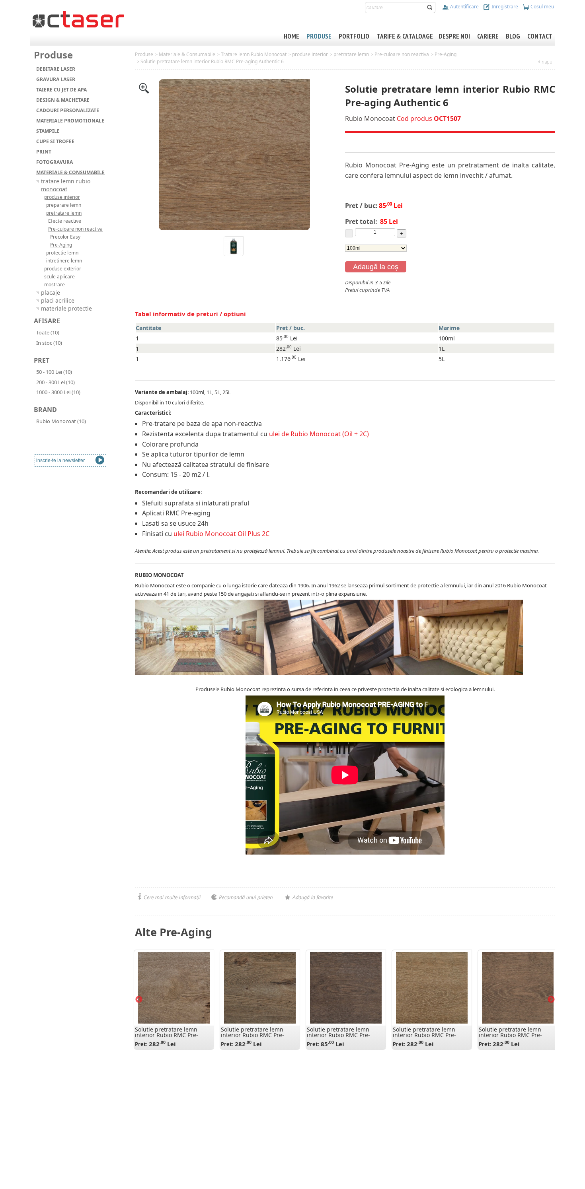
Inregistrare (504, 6)
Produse (144, 54)
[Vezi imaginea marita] (144, 87)
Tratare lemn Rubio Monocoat (254, 54)
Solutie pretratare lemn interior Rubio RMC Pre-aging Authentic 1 (338, 1035)
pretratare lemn (351, 54)
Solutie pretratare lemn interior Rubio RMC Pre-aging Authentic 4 (424, 1035)
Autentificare (464, 6)
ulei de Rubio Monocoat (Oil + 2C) (319, 433)
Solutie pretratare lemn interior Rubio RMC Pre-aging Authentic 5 (510, 1035)
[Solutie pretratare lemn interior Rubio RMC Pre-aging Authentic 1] (346, 988)
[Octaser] (78, 18)
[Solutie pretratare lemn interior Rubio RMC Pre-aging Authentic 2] (174, 988)
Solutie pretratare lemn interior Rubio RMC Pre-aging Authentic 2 (166, 1035)
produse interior (310, 54)
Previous (139, 1000)
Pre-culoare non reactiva (401, 54)
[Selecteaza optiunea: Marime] (376, 247)
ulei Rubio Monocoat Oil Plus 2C (221, 533)
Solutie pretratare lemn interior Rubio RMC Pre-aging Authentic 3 (252, 1035)
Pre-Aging (445, 54)
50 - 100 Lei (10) (54, 371)
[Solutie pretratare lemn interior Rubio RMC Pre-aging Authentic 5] (518, 988)
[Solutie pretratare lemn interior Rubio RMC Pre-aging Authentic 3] (260, 988)
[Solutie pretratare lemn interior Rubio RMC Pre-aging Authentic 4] (432, 988)
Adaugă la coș (375, 267)
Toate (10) (47, 332)
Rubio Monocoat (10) (61, 421)
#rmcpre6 (356, 297)
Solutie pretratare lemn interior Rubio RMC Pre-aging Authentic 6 (212, 61)
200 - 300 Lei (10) (55, 382)
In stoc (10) (49, 342)
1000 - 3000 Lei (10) (58, 392)
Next (551, 1000)
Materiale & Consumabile (187, 54)
